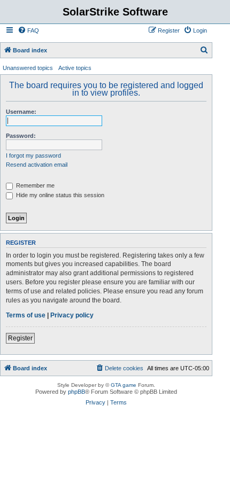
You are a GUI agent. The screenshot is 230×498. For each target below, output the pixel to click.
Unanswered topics (28, 68)
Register (20, 338)
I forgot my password (33, 155)
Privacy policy (72, 315)
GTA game (123, 385)
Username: (21, 111)
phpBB (76, 391)
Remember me (34, 185)
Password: (21, 136)
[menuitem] (28, 30)
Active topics (74, 68)
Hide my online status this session (59, 195)
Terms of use (25, 315)
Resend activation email (36, 164)
